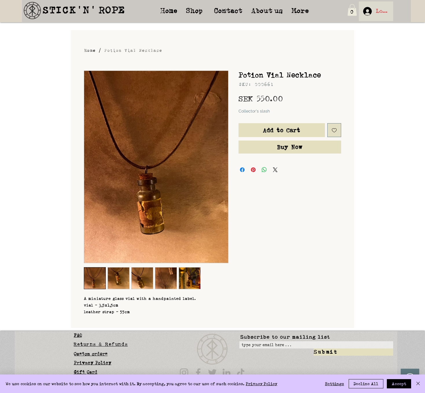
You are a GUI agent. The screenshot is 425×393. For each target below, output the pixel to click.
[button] (352, 10)
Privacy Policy (261, 383)
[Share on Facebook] (242, 169)
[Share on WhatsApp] (264, 169)
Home (89, 50)
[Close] (418, 383)
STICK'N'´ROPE (84, 10)
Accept (399, 383)
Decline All (366, 383)
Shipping (243, 107)
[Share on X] (275, 169)
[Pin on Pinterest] (253, 169)
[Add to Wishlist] (334, 130)
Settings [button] (334, 383)
